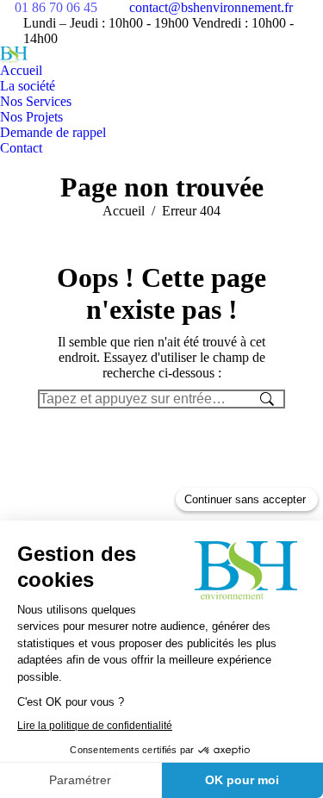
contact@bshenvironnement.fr (211, 7)
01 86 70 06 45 (56, 7)
